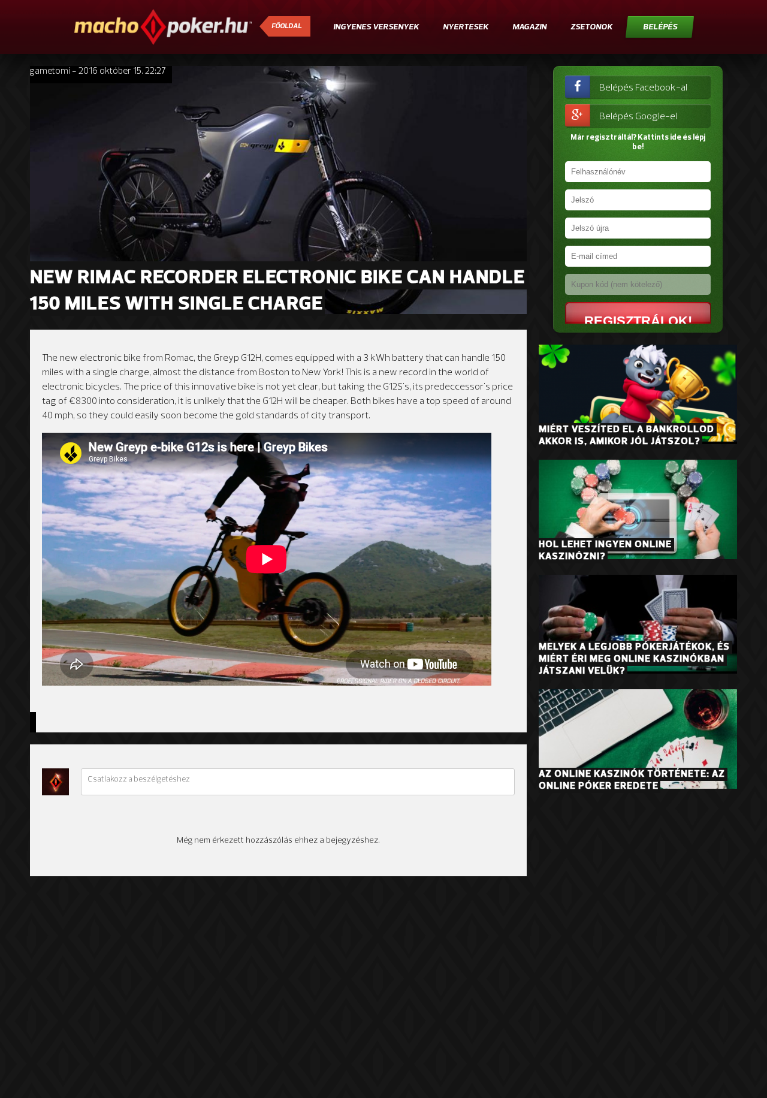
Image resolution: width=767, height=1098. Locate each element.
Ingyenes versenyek (376, 27)
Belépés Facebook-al (643, 88)
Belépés (660, 27)
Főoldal (286, 26)
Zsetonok (591, 27)
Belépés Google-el (638, 117)
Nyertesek (465, 27)
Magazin (529, 27)
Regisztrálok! (638, 320)
